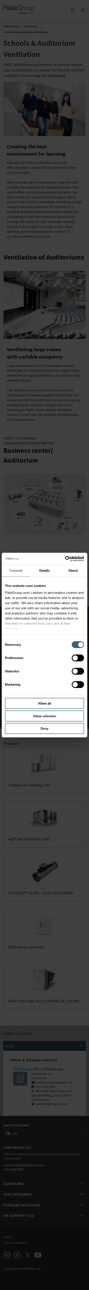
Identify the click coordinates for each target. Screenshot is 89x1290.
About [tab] (73, 570)
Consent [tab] (16, 570)
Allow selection (44, 716)
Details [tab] (44, 570)
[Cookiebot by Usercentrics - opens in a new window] (65, 558)
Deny (44, 728)
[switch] (78, 658)
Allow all (44, 703)
